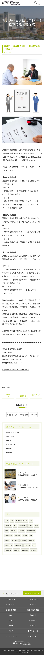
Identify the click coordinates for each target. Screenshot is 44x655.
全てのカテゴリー (12, 432)
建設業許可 (10, 448)
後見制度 (8, 526)
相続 (31, 521)
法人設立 (31, 540)
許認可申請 (8, 545)
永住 (6, 521)
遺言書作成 (8, 535)
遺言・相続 (6, 387)
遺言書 (7, 540)
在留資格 (16, 550)
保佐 (6, 530)
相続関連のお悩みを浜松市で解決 (15, 369)
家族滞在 (13, 530)
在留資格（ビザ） (12, 444)
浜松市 (25, 535)
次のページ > (36, 396)
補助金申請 (25, 550)
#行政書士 (24, 414)
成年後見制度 (31, 530)
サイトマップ (33, 636)
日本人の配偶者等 (21, 521)
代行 (33, 545)
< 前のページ (8, 396)
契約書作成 (18, 545)
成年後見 (9, 452)
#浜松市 (33, 414)
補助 (12, 521)
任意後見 (21, 530)
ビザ (31, 535)
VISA (15, 526)
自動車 (8, 440)
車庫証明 (23, 540)
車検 (36, 526)
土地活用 (27, 545)
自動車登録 (22, 526)
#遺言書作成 (12, 414)
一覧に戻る (22, 396)
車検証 (30, 526)
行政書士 (15, 540)
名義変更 (8, 550)
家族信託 (34, 550)
